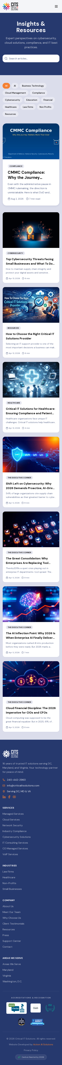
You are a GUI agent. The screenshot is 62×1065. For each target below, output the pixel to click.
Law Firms (28, 106)
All (6, 85)
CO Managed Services (15, 848)
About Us (8, 906)
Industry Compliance (15, 831)
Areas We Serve (12, 964)
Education (31, 99)
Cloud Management (15, 92)
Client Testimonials (13, 923)
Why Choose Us (12, 918)
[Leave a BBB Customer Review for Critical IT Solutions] (16, 1008)
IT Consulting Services (15, 842)
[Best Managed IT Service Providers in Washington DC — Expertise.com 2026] (50, 1008)
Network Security (13, 825)
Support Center (12, 941)
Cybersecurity (12, 99)
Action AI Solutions (43, 1044)
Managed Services (13, 813)
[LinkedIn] (4, 796)
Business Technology (33, 85)
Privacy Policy (31, 1050)
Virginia (7, 975)
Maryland (8, 970)
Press (6, 935)
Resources (10, 114)
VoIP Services (10, 854)
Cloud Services (11, 819)
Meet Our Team (12, 912)
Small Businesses (12, 889)
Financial (48, 99)
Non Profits (45, 106)
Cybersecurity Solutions (17, 837)
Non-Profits (9, 883)
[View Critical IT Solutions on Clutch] (36, 1008)
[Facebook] (9, 796)
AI (15, 85)
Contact (7, 946)
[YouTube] (14, 796)
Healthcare (11, 106)
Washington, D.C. (12, 981)
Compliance (38, 92)
